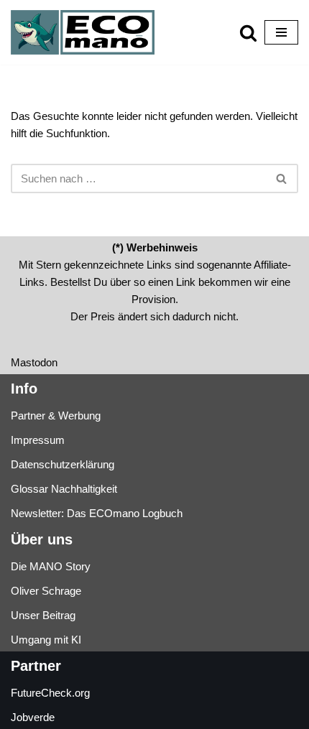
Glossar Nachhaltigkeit (64, 489)
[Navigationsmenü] (281, 32)
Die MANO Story (51, 566)
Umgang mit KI (46, 639)
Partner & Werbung (56, 415)
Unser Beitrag (43, 615)
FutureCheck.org (50, 693)
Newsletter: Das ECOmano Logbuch (97, 513)
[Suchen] (248, 33)
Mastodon (34, 362)
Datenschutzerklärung (62, 464)
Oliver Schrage (46, 591)
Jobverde (33, 717)
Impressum (38, 440)
